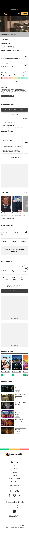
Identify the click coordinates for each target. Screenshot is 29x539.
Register (24, 13)
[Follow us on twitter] (19, 496)
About (14, 465)
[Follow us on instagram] (14, 496)
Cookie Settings (14, 485)
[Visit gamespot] (14, 507)
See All (26, 192)
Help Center (14, 469)
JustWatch (25, 118)
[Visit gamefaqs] (14, 517)
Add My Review (14, 81)
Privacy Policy (14, 475)
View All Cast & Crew (8, 218)
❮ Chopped (5, 39)
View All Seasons (7, 47)
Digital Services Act (14, 478)
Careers (14, 472)
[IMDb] (23, 525)
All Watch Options (14, 114)
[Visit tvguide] (14, 512)
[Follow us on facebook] (9, 496)
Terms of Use (14, 482)
